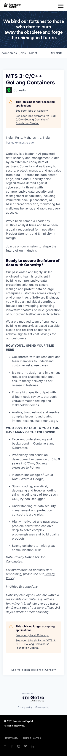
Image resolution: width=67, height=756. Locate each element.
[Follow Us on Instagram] (18, 746)
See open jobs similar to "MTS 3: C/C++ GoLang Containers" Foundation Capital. (36, 119)
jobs (23, 53)
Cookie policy (42, 707)
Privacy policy (24, 707)
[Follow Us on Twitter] (25, 746)
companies (9, 53)
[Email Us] (5, 746)
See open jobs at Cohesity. (32, 110)
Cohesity (12, 154)
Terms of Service (32, 738)
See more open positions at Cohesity (33, 669)
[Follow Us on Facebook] (12, 746)
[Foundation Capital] (12, 5)
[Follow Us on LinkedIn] (32, 746)
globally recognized (20, 229)
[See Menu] (60, 6)
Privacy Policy (11, 738)
